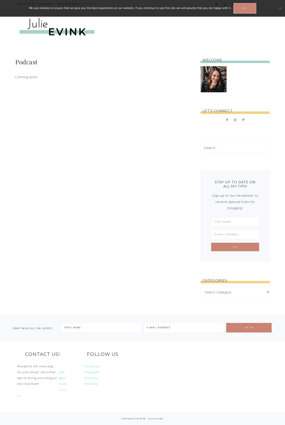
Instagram (92, 372)
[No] (280, 8)
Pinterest (91, 378)
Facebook (92, 366)
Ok (245, 8)
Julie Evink (57, 27)
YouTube (91, 384)
